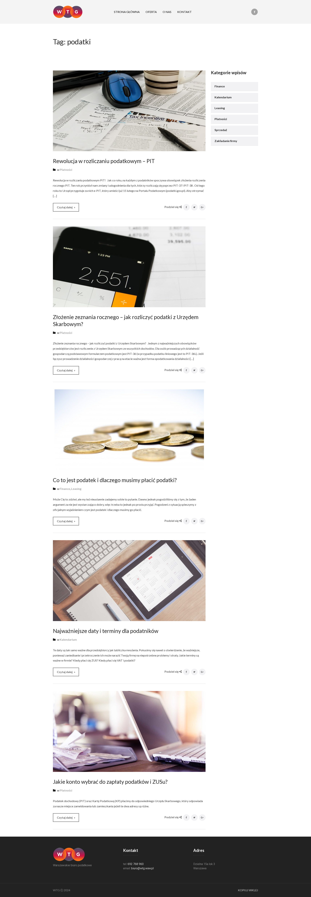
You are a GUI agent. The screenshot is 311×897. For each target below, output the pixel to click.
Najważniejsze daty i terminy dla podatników (105, 631)
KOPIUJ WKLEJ (248, 890)
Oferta (151, 11)
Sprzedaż (221, 130)
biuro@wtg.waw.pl (142, 868)
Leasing (76, 488)
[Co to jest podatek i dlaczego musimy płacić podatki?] (129, 429)
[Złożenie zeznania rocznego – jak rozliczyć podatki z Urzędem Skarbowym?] (129, 266)
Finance (65, 488)
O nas (167, 11)
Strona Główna (127, 11)
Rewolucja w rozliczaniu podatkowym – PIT (104, 161)
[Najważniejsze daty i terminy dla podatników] (129, 580)
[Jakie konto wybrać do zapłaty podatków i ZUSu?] (129, 731)
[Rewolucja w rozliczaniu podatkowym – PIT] (129, 110)
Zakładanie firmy (226, 141)
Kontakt (184, 11)
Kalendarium (68, 639)
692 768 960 (136, 864)
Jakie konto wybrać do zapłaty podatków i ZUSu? (110, 781)
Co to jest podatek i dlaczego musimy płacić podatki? (115, 480)
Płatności (66, 169)
